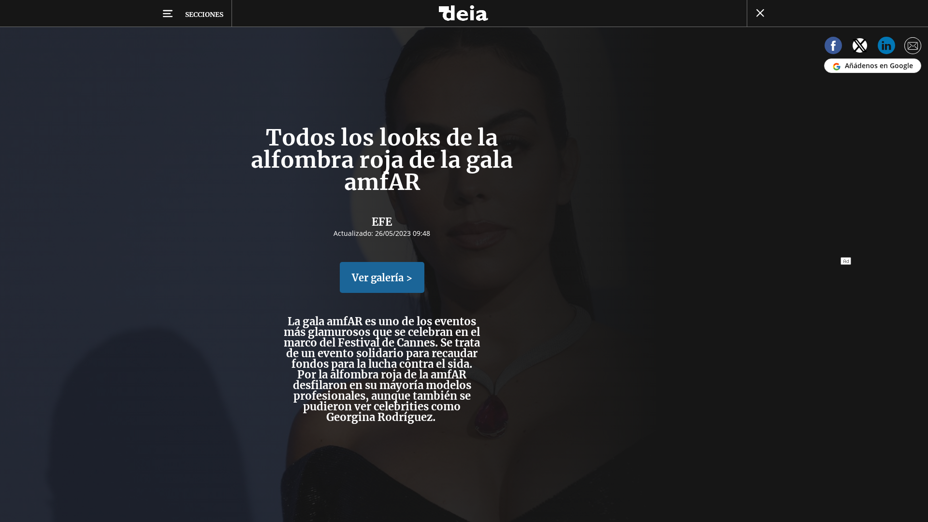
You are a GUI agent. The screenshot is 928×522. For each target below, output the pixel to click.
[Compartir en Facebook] (833, 47)
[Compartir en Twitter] (860, 47)
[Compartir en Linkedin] (886, 47)
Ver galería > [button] (382, 278)
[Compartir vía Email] (913, 47)
